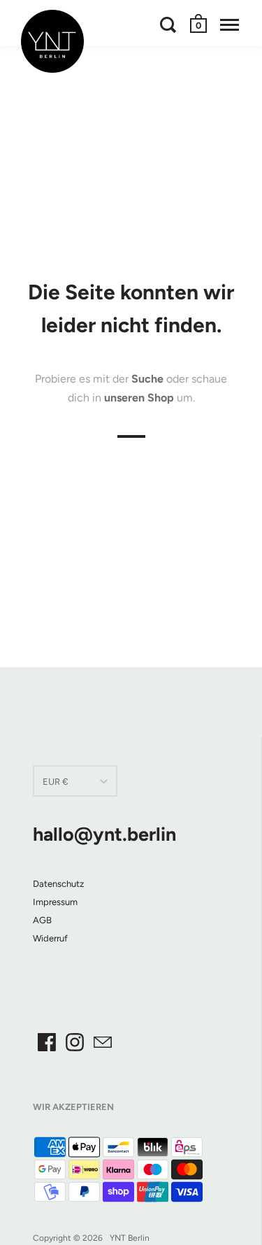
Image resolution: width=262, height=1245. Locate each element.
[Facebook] (47, 1042)
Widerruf (50, 938)
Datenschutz (58, 883)
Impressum (55, 902)
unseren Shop (139, 397)
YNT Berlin (130, 1238)
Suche (147, 378)
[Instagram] (75, 1042)
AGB (42, 920)
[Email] (103, 1042)
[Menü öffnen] (229, 24)
